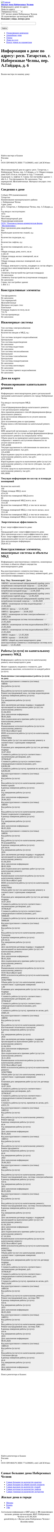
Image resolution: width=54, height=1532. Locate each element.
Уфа (8, 1507)
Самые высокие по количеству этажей (23, 1487)
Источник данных (27, 1521)
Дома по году (12, 40)
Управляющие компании (17, 33)
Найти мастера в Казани (12, 155)
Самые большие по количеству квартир (24, 1482)
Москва (9, 1503)
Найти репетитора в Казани (13, 1456)
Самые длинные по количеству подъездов (25, 1491)
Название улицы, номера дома (15, 19)
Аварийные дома (14, 35)
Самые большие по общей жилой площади (25, 1484)
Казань (9, 1505)
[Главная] (5, 2)
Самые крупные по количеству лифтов (23, 1489)
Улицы (9, 38)
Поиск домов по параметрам (19, 42)
